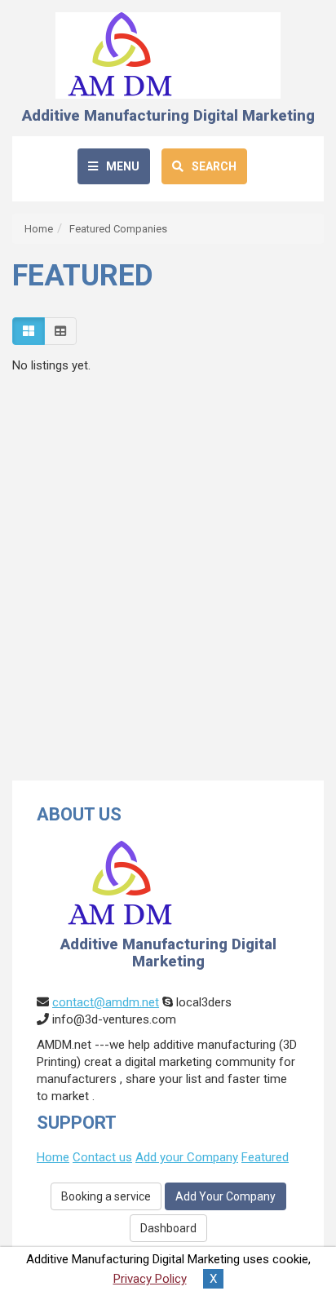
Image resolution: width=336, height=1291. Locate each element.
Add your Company (186, 1157)
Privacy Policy (150, 1278)
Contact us (102, 1157)
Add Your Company (225, 1196)
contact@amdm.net (105, 1002)
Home (38, 229)
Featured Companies (118, 229)
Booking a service (106, 1196)
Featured (265, 1157)
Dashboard (168, 1228)
